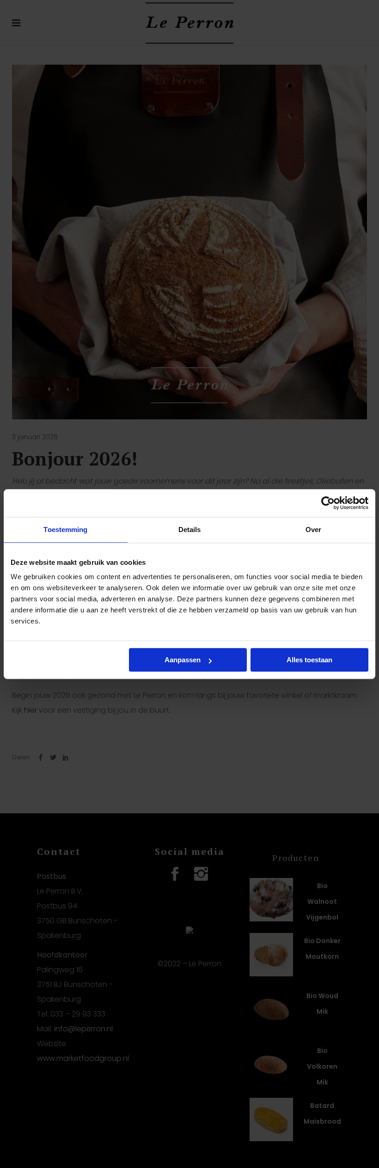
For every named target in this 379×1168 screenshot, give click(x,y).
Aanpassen (183, 660)
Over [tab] (313, 529)
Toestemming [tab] (65, 529)
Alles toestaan (309, 660)
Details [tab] (189, 529)
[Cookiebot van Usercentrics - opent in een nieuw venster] (327, 503)
